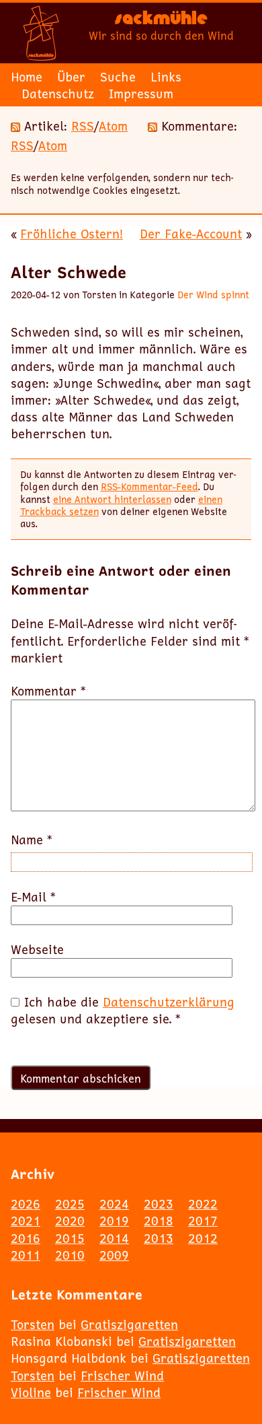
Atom (113, 126)
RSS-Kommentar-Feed (149, 486)
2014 (114, 1238)
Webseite (37, 949)
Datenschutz (57, 93)
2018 (158, 1220)
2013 (158, 1238)
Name (31, 840)
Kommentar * (48, 691)
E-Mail (33, 897)
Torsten (32, 1324)
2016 (25, 1238)
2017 (203, 1220)
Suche (118, 77)
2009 (114, 1255)
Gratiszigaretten (129, 1324)
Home (26, 77)
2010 (70, 1255)
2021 (25, 1220)
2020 (70, 1220)
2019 (114, 1220)
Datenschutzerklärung (168, 1002)
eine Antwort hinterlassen (112, 499)
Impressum (141, 93)
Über (71, 77)
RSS (82, 126)
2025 (70, 1204)
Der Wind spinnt (213, 294)
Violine (31, 1392)
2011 (25, 1255)
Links (165, 77)
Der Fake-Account (191, 233)
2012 (203, 1238)
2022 (203, 1204)
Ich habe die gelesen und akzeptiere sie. (122, 1010)
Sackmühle (161, 20)
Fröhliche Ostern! (71, 233)
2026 (25, 1204)
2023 (158, 1204)
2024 (114, 1204)
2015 (70, 1238)
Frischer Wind (122, 1375)
